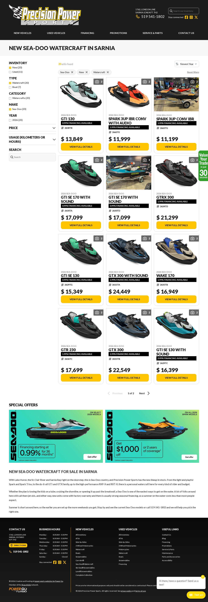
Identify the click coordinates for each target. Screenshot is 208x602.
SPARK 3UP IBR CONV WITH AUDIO (127, 121)
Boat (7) (16, 86)
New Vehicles (22, 32)
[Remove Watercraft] (107, 72)
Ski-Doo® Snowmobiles (85, 568)
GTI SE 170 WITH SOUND (75, 199)
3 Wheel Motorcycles (84, 546)
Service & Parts (153, 32)
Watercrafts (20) (21, 97)
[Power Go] (36, 589)
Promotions (118, 32)
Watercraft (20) (20, 82)
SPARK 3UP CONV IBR (175, 119)
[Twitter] (196, 17)
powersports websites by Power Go (49, 581)
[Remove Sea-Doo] (72, 72)
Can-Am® (80, 560)
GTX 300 (116, 350)
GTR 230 (68, 350)
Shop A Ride (26, 585)
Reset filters (193, 72)
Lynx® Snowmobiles (84, 571)
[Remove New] (86, 72)
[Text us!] (196, 595)
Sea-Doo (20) (19, 108)
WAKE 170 (165, 275)
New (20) (17, 67)
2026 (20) (17, 119)
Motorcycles (124, 549)
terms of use (140, 591)
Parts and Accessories (171, 557)
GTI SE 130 (70, 275)
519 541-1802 (153, 16)
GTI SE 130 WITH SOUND (171, 352)
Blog (164, 538)
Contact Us (186, 32)
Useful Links (170, 529)
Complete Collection (84, 575)
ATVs (78, 538)
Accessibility (167, 560)
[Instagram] (191, 17)
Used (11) (17, 71)
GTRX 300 (165, 197)
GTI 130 (67, 119)
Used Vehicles (56, 32)
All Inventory (81, 535)
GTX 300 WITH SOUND (128, 275)
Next (142, 393)
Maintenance (167, 553)
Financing (87, 32)
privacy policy (126, 591)
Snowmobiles (81, 557)
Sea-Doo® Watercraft (84, 564)
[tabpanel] (53, 546)
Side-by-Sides (81, 542)
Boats (78, 553)
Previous (118, 393)
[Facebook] (186, 17)
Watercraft (80, 549)
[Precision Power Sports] (45, 14)
